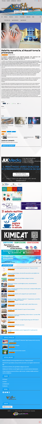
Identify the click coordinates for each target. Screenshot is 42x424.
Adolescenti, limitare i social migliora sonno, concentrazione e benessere (22, 284)
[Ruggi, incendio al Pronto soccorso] (4, 326)
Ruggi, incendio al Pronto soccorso (16, 325)
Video (33, 16)
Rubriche (11, 16)
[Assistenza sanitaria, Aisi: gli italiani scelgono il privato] (4, 279)
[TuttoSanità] (1, 17)
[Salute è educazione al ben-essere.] (5, 352)
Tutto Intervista (7, 20)
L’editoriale (28, 16)
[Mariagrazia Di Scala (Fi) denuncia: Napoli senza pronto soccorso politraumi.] (5, 341)
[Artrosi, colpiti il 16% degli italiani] (21, 120)
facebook (35, 1)
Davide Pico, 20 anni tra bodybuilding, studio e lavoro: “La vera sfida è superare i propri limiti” (24, 315)
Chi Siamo (4, 379)
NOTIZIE (14, 131)
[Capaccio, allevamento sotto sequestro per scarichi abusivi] (4, 295)
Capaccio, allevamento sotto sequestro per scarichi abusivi (22, 293)
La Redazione (13, 0)
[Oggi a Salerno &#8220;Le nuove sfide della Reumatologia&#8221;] (34, 120)
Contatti (8, 0)
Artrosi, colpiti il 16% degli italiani (20, 124)
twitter (37, 1)
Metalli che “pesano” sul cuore (12, 137)
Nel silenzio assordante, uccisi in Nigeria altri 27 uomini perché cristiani (22, 330)
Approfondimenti (15, 20)
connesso (7, 142)
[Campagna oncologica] (5, 347)
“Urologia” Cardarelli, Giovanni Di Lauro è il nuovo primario (21, 309)
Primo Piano (22, 16)
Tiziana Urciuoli (12, 54)
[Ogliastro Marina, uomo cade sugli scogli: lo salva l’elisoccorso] (4, 305)
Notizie (5, 16)
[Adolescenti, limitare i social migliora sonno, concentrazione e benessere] (4, 285)
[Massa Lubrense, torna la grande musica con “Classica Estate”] (4, 269)
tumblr (41, 1)
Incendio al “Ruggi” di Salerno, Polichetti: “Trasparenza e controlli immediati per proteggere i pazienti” (24, 299)
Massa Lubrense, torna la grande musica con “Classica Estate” (23, 268)
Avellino (6, 134)
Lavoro (16, 16)
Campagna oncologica (14, 345)
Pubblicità (19, 0)
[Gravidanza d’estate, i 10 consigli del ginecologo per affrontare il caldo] (4, 321)
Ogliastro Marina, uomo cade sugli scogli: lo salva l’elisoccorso (22, 304)
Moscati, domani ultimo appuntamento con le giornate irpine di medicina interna (7, 125)
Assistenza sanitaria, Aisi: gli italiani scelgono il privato (21, 278)
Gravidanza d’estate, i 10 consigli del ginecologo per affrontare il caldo (23, 320)
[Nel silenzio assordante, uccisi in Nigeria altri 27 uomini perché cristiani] (4, 331)
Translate (25, 13)
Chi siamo (4, 0)
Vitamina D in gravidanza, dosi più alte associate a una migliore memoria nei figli (23, 273)
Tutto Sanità (13, 410)
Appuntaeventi (23, 20)
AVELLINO (9, 131)
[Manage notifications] (40, 422)
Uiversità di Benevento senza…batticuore (29, 138)
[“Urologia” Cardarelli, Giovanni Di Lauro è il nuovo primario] (4, 310)
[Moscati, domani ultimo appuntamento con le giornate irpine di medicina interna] (7, 120)
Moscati (9, 133)
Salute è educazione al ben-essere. (17, 350)
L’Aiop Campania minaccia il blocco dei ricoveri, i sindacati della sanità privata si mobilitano (24, 289)
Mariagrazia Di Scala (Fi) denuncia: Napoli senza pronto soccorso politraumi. (24, 341)
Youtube (39, 1)
